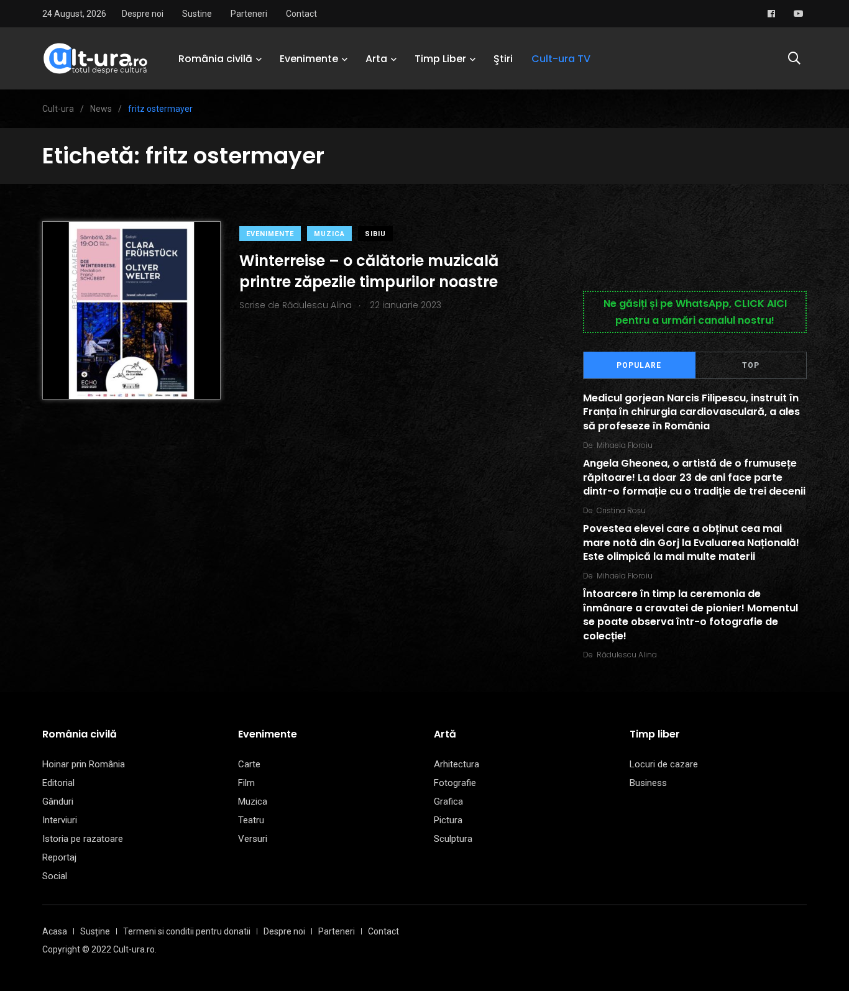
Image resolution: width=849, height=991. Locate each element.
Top (751, 365)
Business (648, 782)
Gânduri (57, 801)
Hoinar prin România (83, 764)
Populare (639, 365)
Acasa (54, 931)
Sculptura (453, 838)
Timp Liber (440, 59)
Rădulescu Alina (627, 654)
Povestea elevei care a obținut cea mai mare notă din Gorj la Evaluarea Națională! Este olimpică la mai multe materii (691, 543)
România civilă (215, 59)
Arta (376, 59)
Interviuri (59, 820)
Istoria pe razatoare (82, 838)
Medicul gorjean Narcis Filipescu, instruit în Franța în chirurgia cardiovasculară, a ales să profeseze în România (691, 412)
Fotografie (455, 782)
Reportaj (59, 857)
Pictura (448, 820)
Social (54, 876)
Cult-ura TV (560, 59)
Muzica (329, 234)
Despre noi (142, 14)
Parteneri (249, 14)
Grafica (448, 801)
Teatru (251, 820)
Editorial (58, 782)
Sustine (197, 14)
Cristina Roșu (621, 510)
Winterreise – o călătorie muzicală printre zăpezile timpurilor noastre (368, 271)
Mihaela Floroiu (625, 445)
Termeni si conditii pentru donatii (186, 931)
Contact (301, 14)
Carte (249, 764)
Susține (95, 931)
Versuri (252, 838)
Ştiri (503, 59)
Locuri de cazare (664, 764)
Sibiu (375, 234)
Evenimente (309, 59)
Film (246, 782)
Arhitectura (456, 764)
